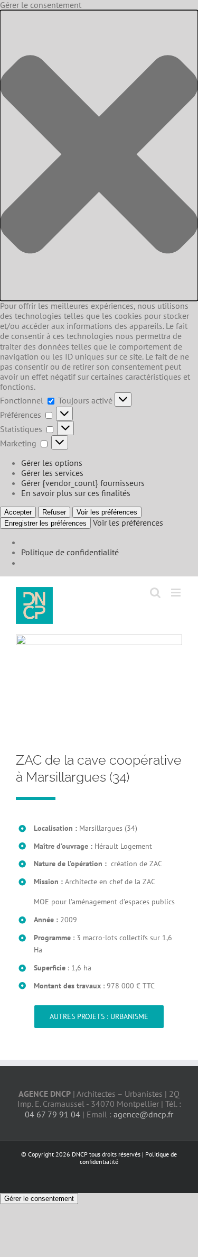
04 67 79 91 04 (52, 1114)
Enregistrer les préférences (45, 523)
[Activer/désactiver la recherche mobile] (155, 592)
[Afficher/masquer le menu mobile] (176, 592)
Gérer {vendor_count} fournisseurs (83, 483)
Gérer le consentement (39, 1199)
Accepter (18, 512)
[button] (99, 155)
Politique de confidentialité (70, 552)
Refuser (54, 512)
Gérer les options (51, 462)
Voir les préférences (107, 512)
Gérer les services (52, 472)
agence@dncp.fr (143, 1114)
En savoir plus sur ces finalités (75, 493)
